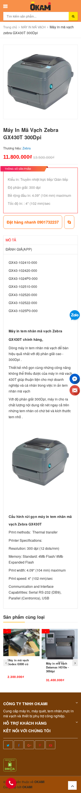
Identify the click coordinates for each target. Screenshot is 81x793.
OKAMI (27, 787)
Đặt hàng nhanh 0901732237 (33, 222)
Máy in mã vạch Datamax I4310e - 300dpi (57, 667)
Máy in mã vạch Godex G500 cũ (18, 662)
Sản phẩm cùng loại (24, 617)
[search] (73, 16)
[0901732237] (11, 783)
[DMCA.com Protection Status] (9, 765)
